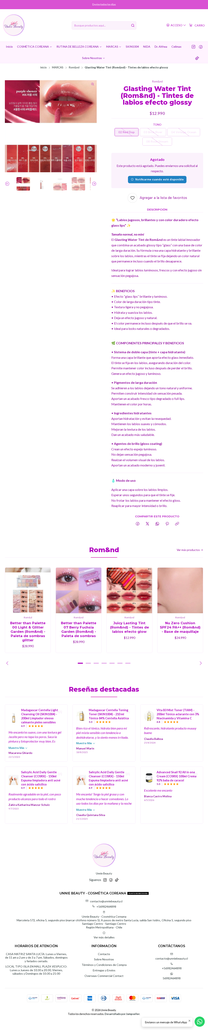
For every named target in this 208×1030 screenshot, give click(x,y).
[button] (80, 663)
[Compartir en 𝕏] (147, 524)
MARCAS (57, 67)
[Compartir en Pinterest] (167, 524)
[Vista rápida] (43, 590)
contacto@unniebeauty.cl (106, 901)
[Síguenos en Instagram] (193, 47)
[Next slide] (94, 184)
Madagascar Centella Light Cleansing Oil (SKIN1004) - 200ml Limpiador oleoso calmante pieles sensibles (39, 716)
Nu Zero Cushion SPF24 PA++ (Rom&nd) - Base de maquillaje (180, 627)
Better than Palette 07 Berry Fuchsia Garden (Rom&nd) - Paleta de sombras (78, 629)
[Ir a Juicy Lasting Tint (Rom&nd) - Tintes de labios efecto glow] (129, 590)
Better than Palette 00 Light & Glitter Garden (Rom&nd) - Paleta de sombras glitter (28, 631)
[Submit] (132, 25)
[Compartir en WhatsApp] (157, 524)
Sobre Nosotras (104, 959)
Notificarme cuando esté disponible (159, 179)
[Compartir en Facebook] (137, 524)
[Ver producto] (14, 718)
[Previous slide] (8, 184)
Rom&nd (74, 67)
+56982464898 (106, 906)
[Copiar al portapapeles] (177, 524)
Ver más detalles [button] (104, 937)
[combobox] (104, 25)
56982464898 (172, 978)
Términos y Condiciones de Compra (104, 964)
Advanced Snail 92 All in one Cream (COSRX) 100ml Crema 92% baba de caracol (176, 776)
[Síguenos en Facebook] (201, 47)
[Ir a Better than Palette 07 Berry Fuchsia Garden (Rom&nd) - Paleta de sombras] (78, 590)
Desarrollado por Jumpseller (122, 1014)
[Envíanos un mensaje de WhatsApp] (200, 1022)
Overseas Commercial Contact (104, 975)
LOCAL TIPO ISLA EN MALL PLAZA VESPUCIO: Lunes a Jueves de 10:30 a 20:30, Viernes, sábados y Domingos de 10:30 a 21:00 (36, 970)
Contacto (104, 954)
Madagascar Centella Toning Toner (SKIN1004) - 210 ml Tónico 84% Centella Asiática (109, 714)
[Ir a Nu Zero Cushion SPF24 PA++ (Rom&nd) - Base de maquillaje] (180, 590)
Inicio (43, 67)
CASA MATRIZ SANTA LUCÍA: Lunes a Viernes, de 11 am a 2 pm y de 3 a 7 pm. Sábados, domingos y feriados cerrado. (36, 957)
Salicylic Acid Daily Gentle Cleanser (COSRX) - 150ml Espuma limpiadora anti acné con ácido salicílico (40, 778)
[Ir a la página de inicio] (13, 25)
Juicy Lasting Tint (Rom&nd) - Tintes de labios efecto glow (129, 627)
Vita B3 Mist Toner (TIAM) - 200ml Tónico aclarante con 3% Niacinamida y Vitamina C (178, 714)
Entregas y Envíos (104, 970)
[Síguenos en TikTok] (197, 58)
